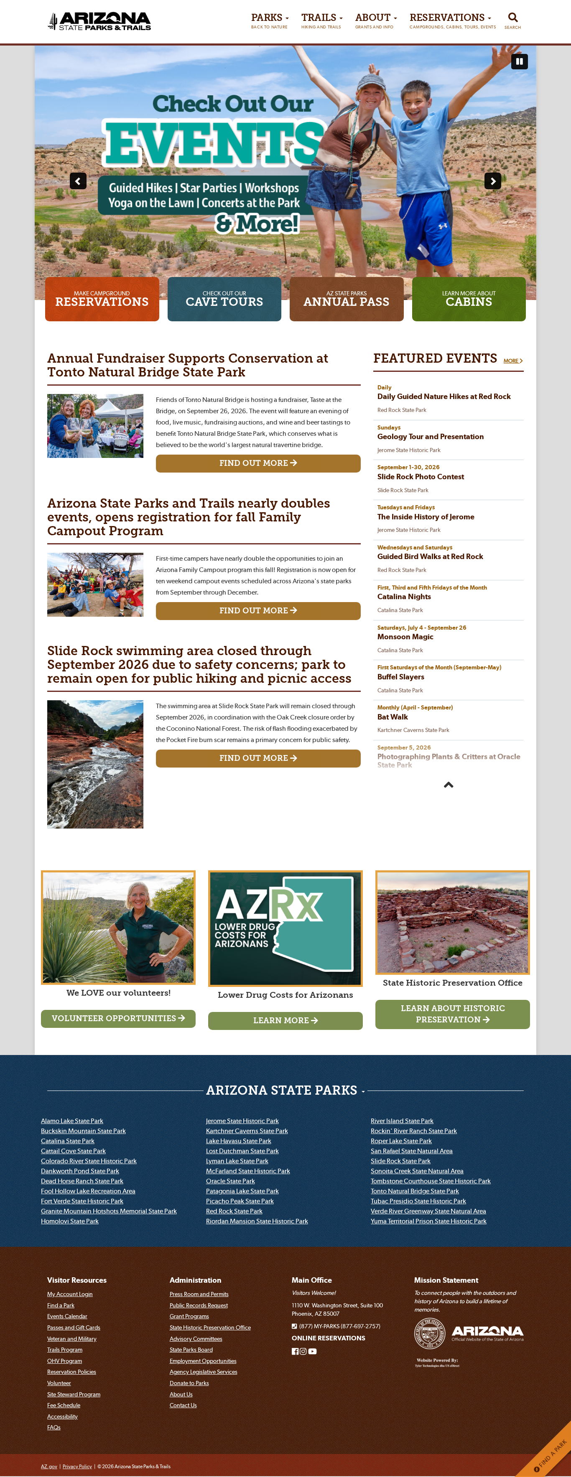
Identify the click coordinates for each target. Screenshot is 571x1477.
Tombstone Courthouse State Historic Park (431, 1181)
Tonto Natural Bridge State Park (415, 1191)
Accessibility (62, 1416)
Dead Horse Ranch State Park (82, 1181)
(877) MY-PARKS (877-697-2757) (338, 1326)
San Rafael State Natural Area (412, 1150)
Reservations (453, 21)
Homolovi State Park (70, 1221)
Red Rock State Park (234, 1211)
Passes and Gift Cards (73, 1327)
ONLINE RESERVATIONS (328, 1338)
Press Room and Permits (199, 1294)
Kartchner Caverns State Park (247, 1130)
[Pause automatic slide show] (519, 62)
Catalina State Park (67, 1140)
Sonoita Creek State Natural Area (417, 1170)
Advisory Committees (196, 1338)
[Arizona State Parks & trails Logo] (99, 18)
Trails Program (64, 1349)
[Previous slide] (78, 181)
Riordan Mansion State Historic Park (257, 1221)
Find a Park (60, 1305)
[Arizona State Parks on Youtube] (312, 1352)
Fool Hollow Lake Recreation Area (88, 1191)
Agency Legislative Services (203, 1371)
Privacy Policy (77, 1466)
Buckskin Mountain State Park (83, 1130)
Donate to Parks (189, 1383)
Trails (321, 21)
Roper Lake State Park (401, 1140)
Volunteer (59, 1383)
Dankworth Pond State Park (80, 1170)
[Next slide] (492, 181)
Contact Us (183, 1405)
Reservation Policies (71, 1371)
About (374, 21)
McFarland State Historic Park (248, 1170)
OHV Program (64, 1361)
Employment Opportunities (203, 1361)
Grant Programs (189, 1316)
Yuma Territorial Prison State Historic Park (429, 1221)
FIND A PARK (552, 1454)
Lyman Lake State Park (237, 1160)
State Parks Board (191, 1349)
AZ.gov (49, 1466)
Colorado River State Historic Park (89, 1160)
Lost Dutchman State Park (242, 1150)
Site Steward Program (73, 1394)
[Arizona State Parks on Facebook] (295, 1352)
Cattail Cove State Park (73, 1150)
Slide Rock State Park (401, 1160)
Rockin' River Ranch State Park (414, 1130)
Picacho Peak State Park (240, 1201)
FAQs (54, 1427)
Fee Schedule (63, 1405)
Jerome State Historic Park (242, 1120)
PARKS (269, 21)
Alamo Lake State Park (72, 1120)
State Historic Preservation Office (210, 1327)
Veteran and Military (72, 1338)
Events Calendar (67, 1316)
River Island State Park (402, 1120)
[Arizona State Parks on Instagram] (303, 1352)
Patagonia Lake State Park (242, 1191)
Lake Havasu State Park (238, 1140)
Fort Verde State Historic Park (82, 1201)
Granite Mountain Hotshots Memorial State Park (109, 1211)
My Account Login (70, 1294)
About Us (181, 1394)
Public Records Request (199, 1305)
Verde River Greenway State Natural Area (428, 1211)
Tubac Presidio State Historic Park (418, 1201)
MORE (512, 361)
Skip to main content (39, 7)
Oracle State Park (230, 1181)
